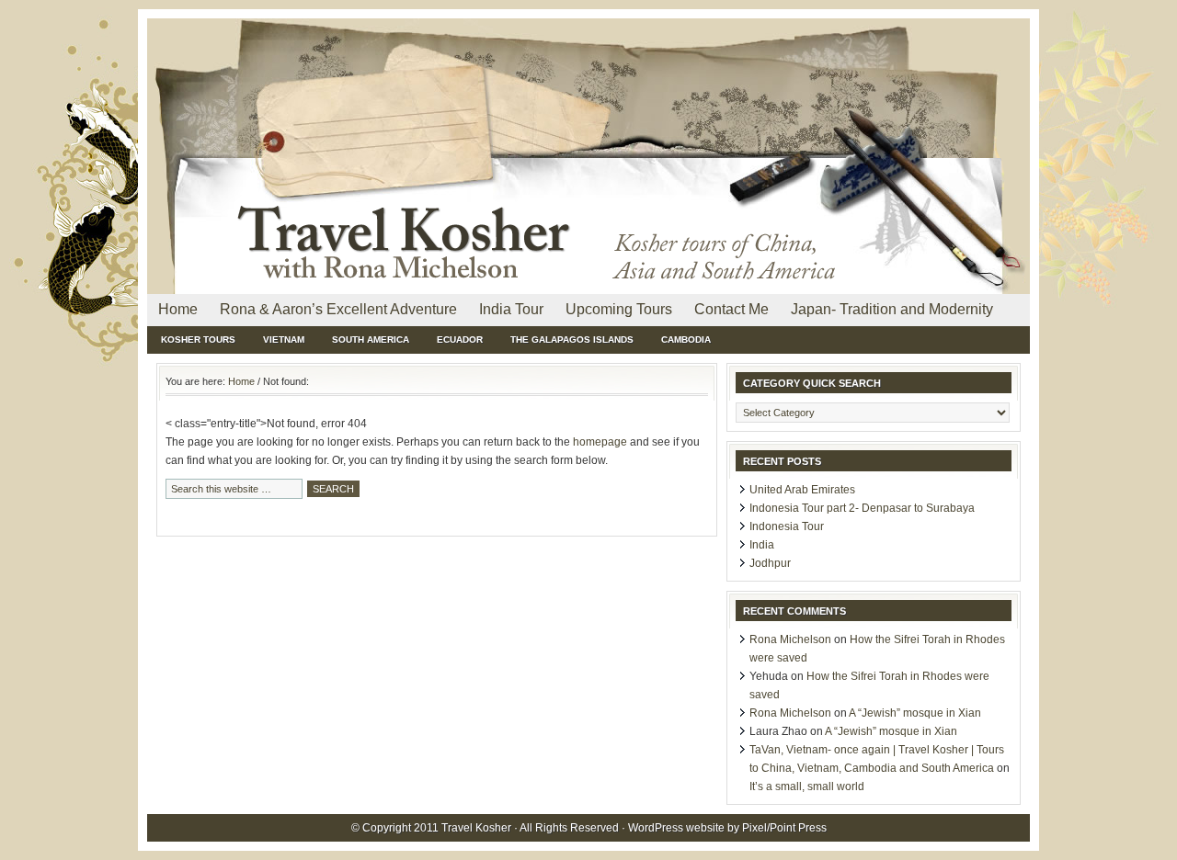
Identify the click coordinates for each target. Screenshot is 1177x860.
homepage (600, 442)
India (761, 544)
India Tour (511, 309)
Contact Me (731, 309)
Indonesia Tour (786, 526)
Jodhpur (770, 563)
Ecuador (460, 339)
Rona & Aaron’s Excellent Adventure (338, 309)
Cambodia (686, 339)
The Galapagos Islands (572, 339)
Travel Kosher (358, 64)
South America (370, 339)
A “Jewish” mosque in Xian (915, 713)
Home (178, 309)
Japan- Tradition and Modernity (892, 309)
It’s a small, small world (806, 786)
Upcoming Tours (619, 309)
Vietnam (283, 339)
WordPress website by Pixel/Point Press (727, 827)
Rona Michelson (790, 639)
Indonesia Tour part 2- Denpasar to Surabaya (862, 508)
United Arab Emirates (802, 489)
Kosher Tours (198, 339)
